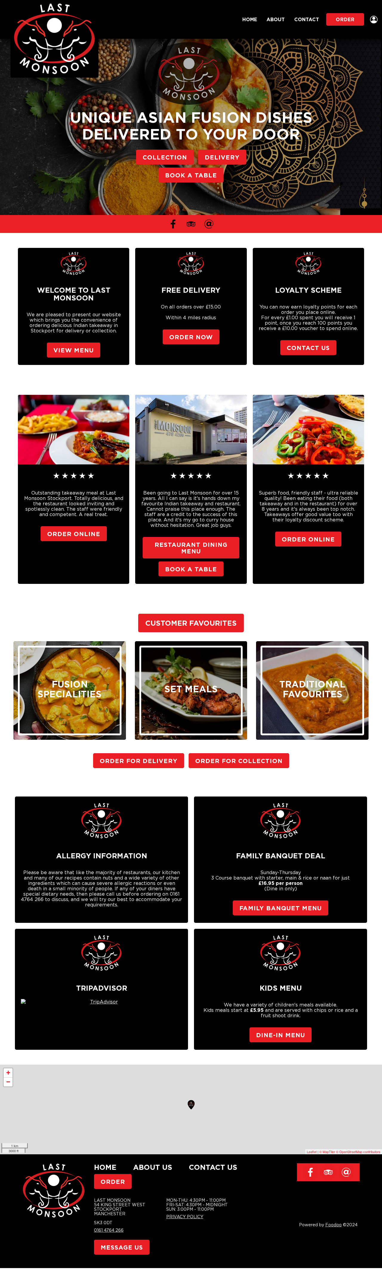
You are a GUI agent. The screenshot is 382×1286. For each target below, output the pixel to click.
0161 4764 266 (109, 1230)
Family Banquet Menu (280, 908)
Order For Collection (239, 760)
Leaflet (312, 1151)
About (276, 19)
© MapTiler (327, 1151)
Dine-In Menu (280, 1035)
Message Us (122, 1247)
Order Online (73, 533)
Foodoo (333, 1224)
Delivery (222, 157)
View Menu (73, 350)
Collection (165, 157)
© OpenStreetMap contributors (358, 1151)
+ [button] (8, 1072)
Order (345, 19)
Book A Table (191, 175)
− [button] (8, 1082)
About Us (152, 1167)
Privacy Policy (184, 1216)
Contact (306, 19)
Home (249, 19)
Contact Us (308, 347)
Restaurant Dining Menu (191, 547)
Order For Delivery (139, 760)
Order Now (191, 337)
